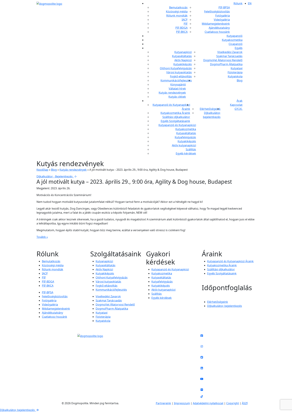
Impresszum (182, 403)
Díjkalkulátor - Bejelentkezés (55, 176)
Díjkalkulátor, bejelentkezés (18, 410)
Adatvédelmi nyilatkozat (208, 403)
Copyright (232, 403)
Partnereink (163, 403)
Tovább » (42, 237)
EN (249, 3)
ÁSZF (245, 403)
